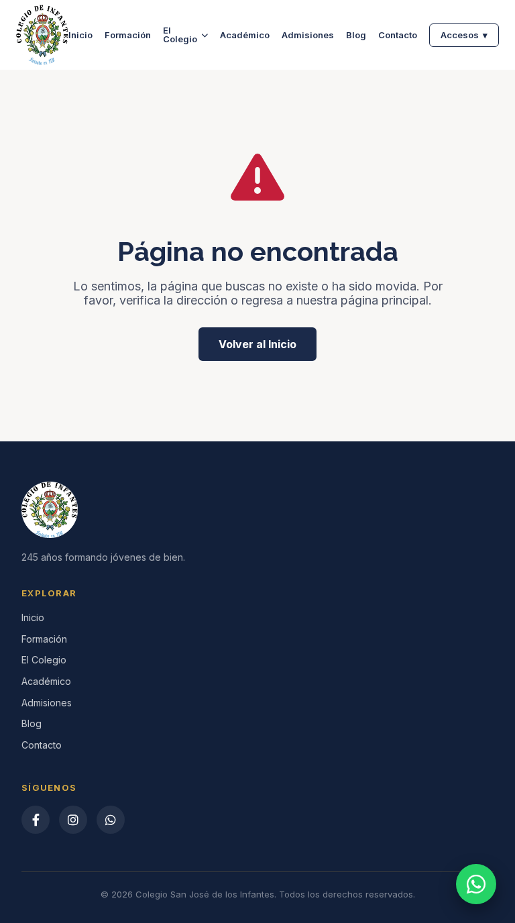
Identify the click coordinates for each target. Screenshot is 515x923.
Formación (128, 35)
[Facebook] (35, 820)
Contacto (397, 35)
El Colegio (180, 35)
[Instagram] (73, 820)
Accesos (464, 35)
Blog (356, 35)
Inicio (80, 35)
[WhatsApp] (111, 820)
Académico (245, 35)
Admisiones (308, 35)
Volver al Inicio (257, 344)
